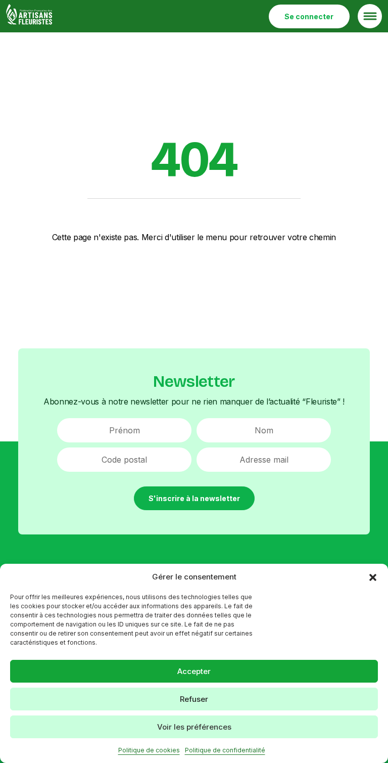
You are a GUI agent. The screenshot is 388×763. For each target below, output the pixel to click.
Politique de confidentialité (225, 750)
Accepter (194, 671)
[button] (373, 577)
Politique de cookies (149, 750)
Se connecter (308, 16)
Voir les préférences (194, 727)
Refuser (194, 699)
